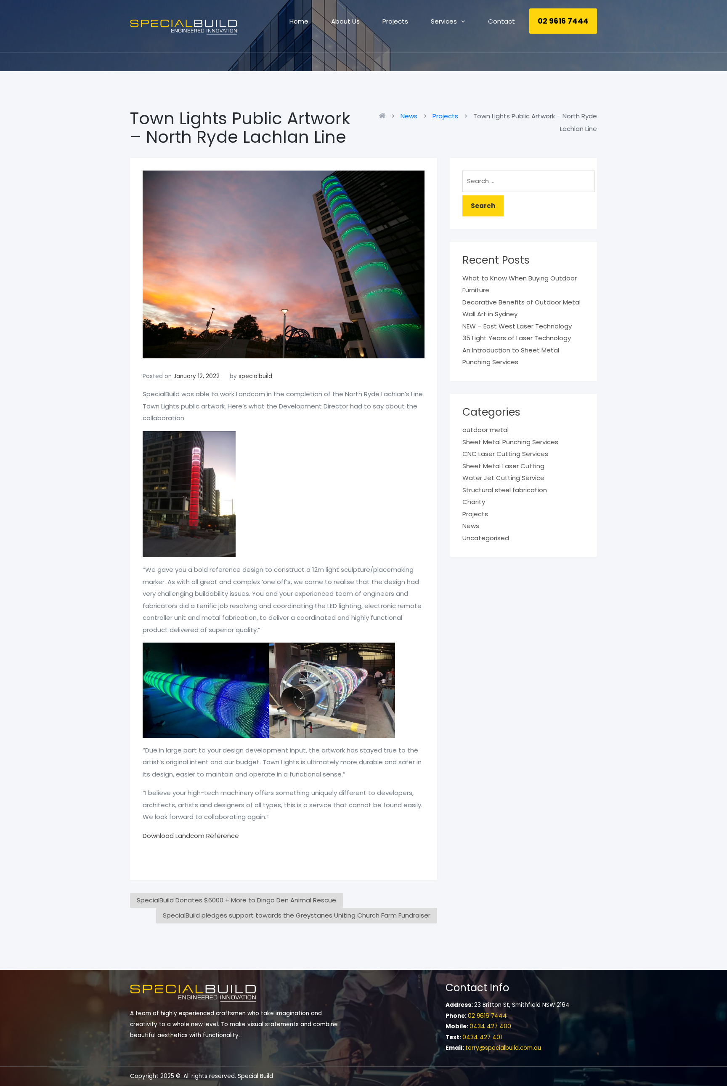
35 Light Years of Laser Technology (516, 338)
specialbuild (255, 376)
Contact (501, 21)
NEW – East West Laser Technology (517, 326)
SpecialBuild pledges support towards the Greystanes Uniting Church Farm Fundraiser (296, 915)
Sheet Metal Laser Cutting (503, 466)
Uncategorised (485, 538)
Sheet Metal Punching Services (510, 442)
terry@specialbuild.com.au (503, 1048)
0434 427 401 (482, 1037)
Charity (473, 501)
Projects (395, 21)
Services (444, 21)
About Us (345, 21)
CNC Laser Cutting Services (505, 453)
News (470, 525)
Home (298, 21)
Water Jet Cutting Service (503, 477)
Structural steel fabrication (504, 490)
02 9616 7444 (563, 21)
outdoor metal (485, 429)
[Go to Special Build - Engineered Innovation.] (384, 116)
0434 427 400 (490, 1026)
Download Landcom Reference (191, 835)
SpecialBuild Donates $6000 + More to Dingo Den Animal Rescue (236, 900)
